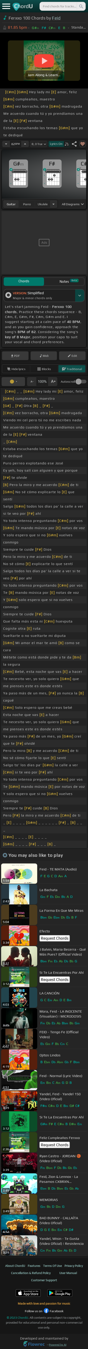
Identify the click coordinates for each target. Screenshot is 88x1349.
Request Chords (54, 938)
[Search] (81, 6)
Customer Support (44, 1280)
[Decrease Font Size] (31, 381)
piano (27, 204)
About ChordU (15, 1265)
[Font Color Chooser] (13, 381)
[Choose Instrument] (53, 204)
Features (34, 1265)
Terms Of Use (52, 1265)
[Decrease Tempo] (6, 144)
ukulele (43, 204)
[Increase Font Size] (52, 381)
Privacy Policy (74, 1265)
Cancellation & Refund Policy (31, 1273)
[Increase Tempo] (25, 144)
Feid (56, 17)
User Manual (68, 1273)
